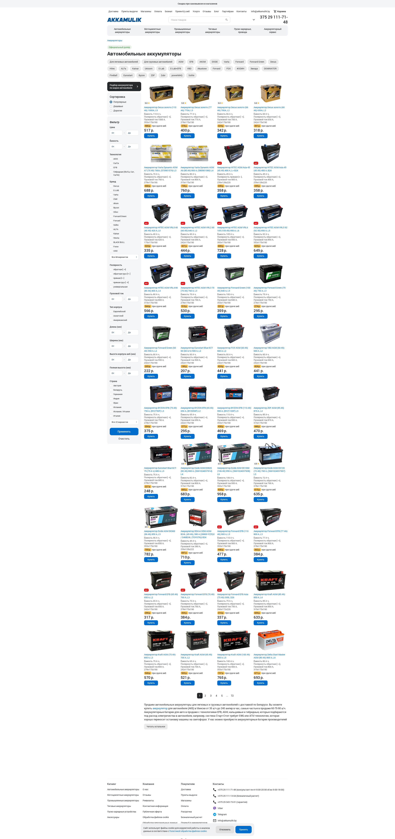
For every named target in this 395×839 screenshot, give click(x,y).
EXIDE (215, 61)
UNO (115, 250)
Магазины (146, 11)
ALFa (123, 68)
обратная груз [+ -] (121, 273)
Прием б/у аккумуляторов (194, 822)
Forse (115, 246)
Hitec (112, 68)
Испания (117, 407)
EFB (191, 61)
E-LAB (116, 190)
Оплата (158, 11)
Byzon (142, 75)
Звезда (254, 68)
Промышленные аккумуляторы (182, 30)
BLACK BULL (119, 242)
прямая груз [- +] (121, 282)
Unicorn (148, 68)
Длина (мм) (116, 326)
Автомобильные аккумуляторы (122, 30)
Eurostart (128, 75)
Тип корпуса (116, 307)
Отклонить (225, 829)
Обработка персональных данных (160, 822)
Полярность (116, 265)
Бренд (113, 181)
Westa (116, 237)
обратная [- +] (119, 269)
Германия (117, 394)
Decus (273, 61)
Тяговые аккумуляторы (119, 806)
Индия (116, 398)
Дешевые (118, 106)
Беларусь (117, 389)
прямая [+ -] (118, 278)
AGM (181, 61)
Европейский (119, 311)
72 (232, 695)
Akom (115, 203)
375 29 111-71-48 (274, 19)
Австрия (117, 385)
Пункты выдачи (129, 11)
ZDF (153, 75)
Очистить (124, 438)
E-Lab (161, 68)
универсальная (120, 286)
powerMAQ (177, 75)
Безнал (168, 11)
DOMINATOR (270, 68)
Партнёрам (227, 11)
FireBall (113, 75)
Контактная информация (155, 806)
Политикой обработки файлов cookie (188, 831)
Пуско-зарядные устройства (121, 811)
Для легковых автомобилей (124, 61)
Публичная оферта (152, 811)
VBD (189, 68)
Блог (216, 11)
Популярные (119, 101)
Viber (220, 808)
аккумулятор (160, 708)
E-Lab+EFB (175, 68)
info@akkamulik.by (227, 820)
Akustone (202, 68)
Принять (243, 829)
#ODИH (240, 68)
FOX (229, 68)
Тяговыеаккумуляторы (212, 30)
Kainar (135, 68)
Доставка (113, 11)
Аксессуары (113, 817)
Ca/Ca (116, 163)
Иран (115, 402)
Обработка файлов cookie (156, 817)
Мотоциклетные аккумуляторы (152, 30)
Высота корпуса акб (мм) (123, 353)
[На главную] (124, 20)
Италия (116, 415)
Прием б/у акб (182, 11)
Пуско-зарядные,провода (242, 30)
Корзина (281, 11)
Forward (239, 61)
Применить (124, 431)
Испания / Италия (121, 411)
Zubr (163, 75)
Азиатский (118, 315)
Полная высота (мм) (120, 367)
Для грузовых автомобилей (158, 61)
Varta (226, 61)
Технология (115, 154)
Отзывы (207, 11)
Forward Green (257, 61)
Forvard (216, 68)
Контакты (242, 11)
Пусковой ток (117, 293)
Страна (113, 381)
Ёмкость (114, 140)
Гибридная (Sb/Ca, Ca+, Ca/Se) (123, 173)
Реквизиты (148, 800)
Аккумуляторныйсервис (272, 30)
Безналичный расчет (191, 817)
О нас (145, 789)
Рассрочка (186, 811)
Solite (191, 75)
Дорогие (117, 110)
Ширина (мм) (116, 340)
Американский (120, 320)
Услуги (196, 11)
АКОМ (203, 61)
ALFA (115, 229)
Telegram (222, 814)
